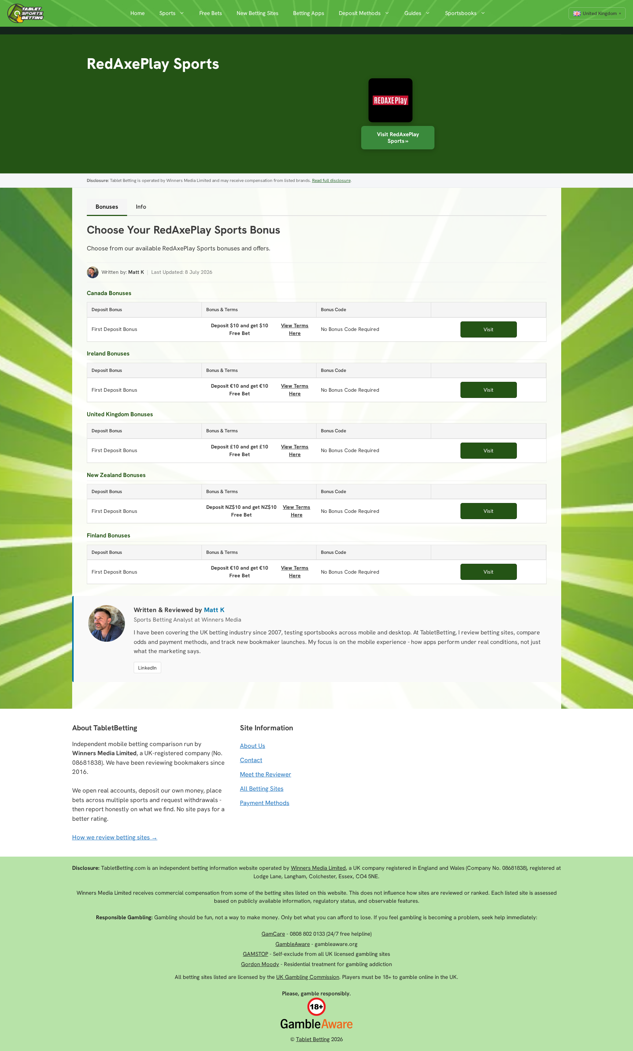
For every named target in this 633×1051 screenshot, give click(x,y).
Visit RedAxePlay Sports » (398, 138)
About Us (252, 746)
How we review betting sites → (115, 837)
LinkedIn (147, 667)
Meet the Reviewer (265, 774)
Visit (488, 329)
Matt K (136, 272)
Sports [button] (167, 13)
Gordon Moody (260, 964)
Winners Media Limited (318, 868)
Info (141, 206)
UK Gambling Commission (307, 977)
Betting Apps (308, 13)
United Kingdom (600, 13)
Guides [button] (412, 13)
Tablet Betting (313, 1039)
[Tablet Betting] (27, 13)
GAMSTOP (255, 954)
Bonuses (107, 206)
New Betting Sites (257, 13)
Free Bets (210, 13)
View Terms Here (293, 329)
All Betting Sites (262, 788)
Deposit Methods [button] (360, 13)
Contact (251, 760)
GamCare (273, 934)
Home (137, 13)
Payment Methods (264, 803)
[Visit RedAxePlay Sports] (386, 102)
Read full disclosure (331, 180)
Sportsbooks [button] (461, 13)
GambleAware (292, 944)
